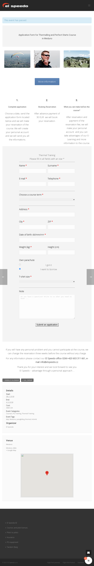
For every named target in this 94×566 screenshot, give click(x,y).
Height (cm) (53, 247)
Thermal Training (28, 413)
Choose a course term (31, 194)
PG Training (17, 413)
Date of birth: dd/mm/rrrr (32, 234)
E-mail (23, 178)
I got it (49, 265)
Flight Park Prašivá (69, 563)
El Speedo (10, 427)
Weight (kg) (25, 247)
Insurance (10, 537)
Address (24, 209)
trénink (34, 419)
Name (23, 165)
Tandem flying (12, 547)
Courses (9, 413)
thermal (28, 419)
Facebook (81, 563)
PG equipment (12, 542)
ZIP (50, 221)
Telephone (54, 178)
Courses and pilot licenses (17, 528)
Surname (53, 165)
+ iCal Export (27, 380)
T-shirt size (25, 276)
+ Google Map (11, 450)
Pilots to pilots (12, 532)
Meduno (13, 419)
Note (21, 291)
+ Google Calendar (11, 380)
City (21, 221)
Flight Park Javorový (53, 563)
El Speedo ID (12, 523)
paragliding (20, 419)
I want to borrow (48, 269)
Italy (7, 419)
